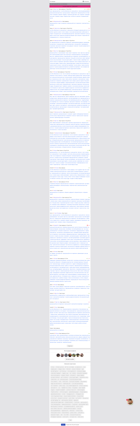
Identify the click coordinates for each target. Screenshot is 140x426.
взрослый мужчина (83, 314)
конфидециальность (54, 37)
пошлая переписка (65, 412)
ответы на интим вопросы (73, 277)
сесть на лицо (57, 319)
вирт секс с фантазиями (80, 96)
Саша (51, 9)
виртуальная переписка (63, 98)
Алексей (51, 167)
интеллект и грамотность (63, 230)
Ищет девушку (65, 21)
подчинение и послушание (74, 338)
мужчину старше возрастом (75, 122)
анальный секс (75, 11)
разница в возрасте (63, 114)
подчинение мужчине (65, 202)
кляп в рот (76, 208)
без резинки (67, 117)
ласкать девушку (71, 169)
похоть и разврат (63, 154)
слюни (68, 239)
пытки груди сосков (63, 274)
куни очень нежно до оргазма (69, 136)
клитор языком (72, 145)
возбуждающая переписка (82, 114)
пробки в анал (73, 206)
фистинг (80, 152)
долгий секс (72, 286)
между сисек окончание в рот (82, 63)
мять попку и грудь (65, 178)
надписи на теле (53, 89)
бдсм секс (58, 270)
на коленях (71, 208)
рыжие (51, 319)
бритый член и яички (54, 208)
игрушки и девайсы (61, 82)
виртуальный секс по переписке (74, 23)
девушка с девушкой (83, 337)
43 (53, 181)
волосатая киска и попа (74, 316)
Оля (51, 150)
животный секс (66, 269)
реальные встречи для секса (56, 12)
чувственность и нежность (62, 237)
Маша (51, 28)
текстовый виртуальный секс (68, 33)
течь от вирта (62, 47)
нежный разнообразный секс (72, 138)
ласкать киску (59, 84)
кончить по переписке (58, 61)
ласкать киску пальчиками (55, 59)
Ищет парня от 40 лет (64, 302)
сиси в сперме (75, 323)
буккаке (51, 312)
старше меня (67, 286)
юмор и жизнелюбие (68, 91)
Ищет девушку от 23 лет (63, 258)
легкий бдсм (68, 229)
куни (61, 134)
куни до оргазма (66, 12)
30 (54, 333)
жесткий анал (73, 230)
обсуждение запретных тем (67, 262)
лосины (72, 202)
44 (53, 28)
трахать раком (70, 171)
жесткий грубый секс (83, 56)
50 (53, 9)
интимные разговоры (83, 340)
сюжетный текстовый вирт (67, 65)
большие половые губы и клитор (57, 265)
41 (53, 258)
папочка (74, 115)
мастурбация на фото (64, 267)
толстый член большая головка (82, 82)
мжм (51, 11)
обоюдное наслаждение (77, 147)
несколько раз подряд (81, 371)
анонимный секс (84, 338)
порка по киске (67, 281)
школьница (79, 201)
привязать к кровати (67, 86)
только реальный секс (71, 310)
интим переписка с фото (74, 243)
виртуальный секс (56, 11)
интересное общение (77, 77)
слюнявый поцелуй (78, 232)
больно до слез (73, 270)
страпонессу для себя (72, 14)
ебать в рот (52, 162)
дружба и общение (80, 375)
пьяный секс (86, 304)
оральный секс (82, 73)
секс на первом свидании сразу (64, 89)
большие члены (55, 202)
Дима (51, 21)
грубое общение (83, 236)
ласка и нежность (59, 75)
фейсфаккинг (63, 204)
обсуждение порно (58, 86)
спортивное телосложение (72, 204)
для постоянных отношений (81, 227)
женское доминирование (84, 11)
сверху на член (79, 127)
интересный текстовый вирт (74, 107)
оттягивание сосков (66, 276)
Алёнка (51, 293)
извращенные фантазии (71, 234)
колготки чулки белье (74, 241)
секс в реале (60, 216)
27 (53, 94)
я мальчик (76, 45)
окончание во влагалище (77, 86)
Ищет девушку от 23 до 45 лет (65, 225)
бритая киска (53, 84)
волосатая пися (64, 321)
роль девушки (70, 45)
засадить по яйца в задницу (76, 178)
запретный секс (85, 35)
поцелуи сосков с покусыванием (62, 157)
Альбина (52, 302)
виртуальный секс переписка (64, 58)
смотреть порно (54, 201)
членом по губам (77, 59)
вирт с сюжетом (56, 105)
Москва (55, 72)
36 (53, 40)
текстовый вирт (84, 101)
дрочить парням (80, 80)
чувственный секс (54, 230)
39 (53, 51)
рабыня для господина (55, 414)
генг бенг (56, 312)
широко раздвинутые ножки (63, 206)
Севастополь (57, 28)
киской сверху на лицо (73, 164)
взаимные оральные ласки (68, 227)
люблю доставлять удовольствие (75, 75)
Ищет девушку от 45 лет (64, 181)
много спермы (65, 32)
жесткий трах (60, 232)
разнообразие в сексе (68, 232)
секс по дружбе (78, 169)
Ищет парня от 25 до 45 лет (69, 112)
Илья (51, 72)
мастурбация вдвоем (57, 269)
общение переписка (67, 309)
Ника (51, 197)
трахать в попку (73, 175)
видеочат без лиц (70, 272)
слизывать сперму (59, 16)
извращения (52, 260)
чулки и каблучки (80, 206)
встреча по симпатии (75, 16)
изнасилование (61, 52)
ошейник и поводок (63, 277)
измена (59, 201)
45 (52, 190)
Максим (51, 133)
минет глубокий (86, 58)
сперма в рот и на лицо (76, 276)
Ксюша (51, 112)
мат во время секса (64, 208)
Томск (56, 307)
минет (54, 286)
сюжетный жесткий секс (77, 89)
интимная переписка (76, 54)
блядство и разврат (64, 243)
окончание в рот (82, 79)
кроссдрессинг (59, 253)
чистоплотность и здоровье (74, 246)
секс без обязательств (66, 11)
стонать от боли (67, 176)
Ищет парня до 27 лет (67, 197)
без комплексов (83, 309)
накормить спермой (57, 14)
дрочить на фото (58, 32)
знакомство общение (85, 124)
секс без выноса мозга (80, 159)
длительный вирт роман (57, 54)
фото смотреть (78, 35)
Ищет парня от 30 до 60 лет (66, 28)
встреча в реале (68, 77)
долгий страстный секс (55, 239)
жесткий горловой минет (74, 237)
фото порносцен (67, 54)
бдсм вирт (52, 270)
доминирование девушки (77, 42)
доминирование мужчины (56, 126)
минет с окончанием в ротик (77, 239)
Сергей (51, 307)
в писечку (58, 178)
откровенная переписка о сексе (83, 269)
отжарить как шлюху (78, 202)
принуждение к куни (79, 394)
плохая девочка (53, 145)
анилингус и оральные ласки (60, 143)
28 (53, 307)
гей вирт (61, 91)
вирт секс (55, 96)
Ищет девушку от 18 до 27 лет (68, 94)
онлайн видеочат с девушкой (70, 6)
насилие (65, 75)
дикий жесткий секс (57, 276)
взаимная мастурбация (61, 260)
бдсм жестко (72, 269)
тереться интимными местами (75, 317)
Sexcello (55, 190)
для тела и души (61, 138)
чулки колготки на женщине (59, 244)
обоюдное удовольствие (55, 141)
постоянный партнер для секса (77, 141)
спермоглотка (83, 288)
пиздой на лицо (67, 16)
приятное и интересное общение (67, 35)
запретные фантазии (69, 44)
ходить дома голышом (74, 267)
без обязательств (75, 73)
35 (53, 72)
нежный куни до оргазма (62, 145)
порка (67, 52)
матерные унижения (81, 274)
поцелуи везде (83, 316)
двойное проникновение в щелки (57, 323)
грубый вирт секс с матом (82, 161)
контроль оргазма (72, 161)
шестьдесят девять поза (60, 290)
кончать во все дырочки (61, 68)
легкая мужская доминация (82, 321)
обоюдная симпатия (66, 147)
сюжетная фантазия (72, 105)
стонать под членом (62, 129)
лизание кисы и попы (56, 79)
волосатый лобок (56, 321)
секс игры (86, 229)
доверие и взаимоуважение (80, 126)
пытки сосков (56, 35)
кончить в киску (53, 115)
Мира (51, 251)
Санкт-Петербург (58, 213)
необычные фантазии (74, 319)
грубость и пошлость (69, 265)
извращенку (63, 239)
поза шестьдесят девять (67, 59)
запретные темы (73, 185)
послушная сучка (57, 33)
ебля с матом (80, 270)
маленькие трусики (67, 342)
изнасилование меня (63, 316)
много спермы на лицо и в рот (81, 61)
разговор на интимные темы (80, 260)
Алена (51, 120)
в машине (70, 114)
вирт (51, 96)
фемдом (53, 253)
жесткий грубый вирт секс (74, 98)
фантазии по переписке (80, 33)
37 (54, 133)
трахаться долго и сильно (55, 65)
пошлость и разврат (60, 162)
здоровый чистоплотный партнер (80, 91)
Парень (51, 328)
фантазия (87, 206)
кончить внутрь (77, 65)
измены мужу (68, 323)
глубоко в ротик (80, 115)
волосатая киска (86, 312)
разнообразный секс (80, 286)
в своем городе (56, 175)
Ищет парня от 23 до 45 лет (63, 150)
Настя (51, 213)
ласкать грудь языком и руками (74, 68)
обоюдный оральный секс (57, 140)
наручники (87, 199)
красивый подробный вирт (58, 108)
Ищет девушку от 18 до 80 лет (65, 9)
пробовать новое (56, 204)
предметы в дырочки (69, 87)
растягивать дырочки (85, 237)
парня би (56, 47)
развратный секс (62, 295)
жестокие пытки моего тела (80, 272)
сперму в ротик (74, 12)
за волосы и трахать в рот (65, 37)
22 (53, 213)
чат (59, 152)
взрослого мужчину (75, 124)
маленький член (61, 314)
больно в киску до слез (84, 279)
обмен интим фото (57, 122)
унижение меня (65, 80)
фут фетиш (68, 199)
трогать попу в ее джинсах (72, 173)
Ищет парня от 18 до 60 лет (69, 40)
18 (53, 112)
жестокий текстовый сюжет (74, 103)
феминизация (81, 253)
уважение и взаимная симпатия (57, 281)
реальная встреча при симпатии (68, 248)
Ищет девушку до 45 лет (64, 333)
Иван (51, 51)
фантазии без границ (60, 337)
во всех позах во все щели (68, 126)
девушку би (68, 42)
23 (53, 251)
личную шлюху (62, 229)
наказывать (66, 236)
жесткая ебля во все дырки (63, 241)
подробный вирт (85, 100)
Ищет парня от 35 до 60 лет (65, 120)
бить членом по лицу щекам (72, 314)
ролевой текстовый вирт (74, 66)
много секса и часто (63, 312)
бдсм (58, 335)
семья (63, 79)
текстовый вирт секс (54, 101)
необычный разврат (64, 175)
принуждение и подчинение (81, 220)
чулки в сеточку (83, 208)
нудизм (74, 114)
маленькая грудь (56, 263)
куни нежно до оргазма (69, 140)
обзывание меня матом (71, 222)
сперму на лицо (62, 63)
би (50, 42)
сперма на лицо (53, 314)
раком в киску (73, 127)
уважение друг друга (71, 63)
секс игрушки (63, 310)
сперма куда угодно (82, 234)
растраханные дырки (74, 236)
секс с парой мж (80, 14)
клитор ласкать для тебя (81, 145)
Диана (51, 40)
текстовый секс (63, 105)
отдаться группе (71, 321)
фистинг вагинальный (72, 143)
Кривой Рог (56, 225)
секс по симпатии (66, 73)
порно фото (75, 79)
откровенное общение (55, 183)
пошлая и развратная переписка (61, 66)
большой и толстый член (76, 58)
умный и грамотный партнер (82, 248)
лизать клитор (69, 79)
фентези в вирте (63, 107)
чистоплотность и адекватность (82, 87)
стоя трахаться (55, 298)
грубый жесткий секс (59, 56)
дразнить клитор (84, 246)
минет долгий (67, 304)
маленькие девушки (72, 274)
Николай (52, 333)
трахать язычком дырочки (55, 404)
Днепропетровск (58, 133)
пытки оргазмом (62, 234)
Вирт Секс (56, 9)
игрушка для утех (74, 279)
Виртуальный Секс (58, 21)
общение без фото (67, 84)
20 (52, 197)
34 (53, 21)
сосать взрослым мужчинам (75, 32)
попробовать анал (74, 340)
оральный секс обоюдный (73, 30)
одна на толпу (61, 87)
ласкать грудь (60, 176)
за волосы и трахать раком (61, 246)
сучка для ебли (77, 44)
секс (61, 73)
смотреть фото (65, 122)
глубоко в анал (64, 164)
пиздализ (65, 14)
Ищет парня (60, 190)
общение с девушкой (69, 192)
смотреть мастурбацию (70, 159)
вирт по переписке (62, 23)
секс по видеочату (57, 155)
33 (53, 120)
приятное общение (75, 199)
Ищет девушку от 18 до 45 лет (64, 72)
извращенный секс (81, 230)
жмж (79, 52)
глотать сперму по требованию (78, 176)
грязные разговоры (64, 185)
